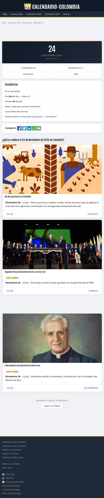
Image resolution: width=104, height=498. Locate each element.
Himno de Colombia (11, 485)
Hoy (5, 14)
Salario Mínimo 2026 (14, 482)
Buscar (67, 14)
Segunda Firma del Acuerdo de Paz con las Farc (25, 272)
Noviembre (27, 23)
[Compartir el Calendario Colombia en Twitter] (24, 128)
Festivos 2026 (17, 14)
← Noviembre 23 (28, 68)
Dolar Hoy (9, 474)
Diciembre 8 (51, 116)
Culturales (93, 214)
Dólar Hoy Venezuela (11, 493)
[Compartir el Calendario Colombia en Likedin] (29, 128)
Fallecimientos (91, 388)
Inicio (4, 23)
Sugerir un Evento (52, 405)
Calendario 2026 (33, 14)
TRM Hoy (9, 478)
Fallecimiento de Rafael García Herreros (22, 365)
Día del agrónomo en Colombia (18, 196)
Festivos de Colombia (11, 449)
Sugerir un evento (10, 453)
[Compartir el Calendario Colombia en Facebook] (19, 128)
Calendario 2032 (14, 23)
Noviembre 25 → (75, 68)
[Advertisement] (52, 33)
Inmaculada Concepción (31, 116)
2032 (76, 74)
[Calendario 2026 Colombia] (52, 6)
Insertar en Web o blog (12, 457)
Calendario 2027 (52, 14)
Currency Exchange (11, 489)
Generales (93, 291)
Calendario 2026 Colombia (14, 442)
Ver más (10, 214)
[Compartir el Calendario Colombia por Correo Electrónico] (39, 128)
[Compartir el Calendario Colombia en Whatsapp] (34, 128)
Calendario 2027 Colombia (14, 446)
